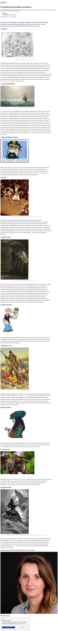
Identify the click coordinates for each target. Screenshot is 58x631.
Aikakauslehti (5, 13)
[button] (3, 1)
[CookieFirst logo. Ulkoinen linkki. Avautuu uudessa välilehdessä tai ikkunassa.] (2, 619)
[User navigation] (0, 4)
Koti (3, 12)
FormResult (3, 3)
